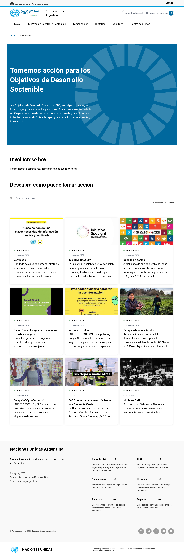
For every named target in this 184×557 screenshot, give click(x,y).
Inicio (12, 35)
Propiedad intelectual (109, 549)
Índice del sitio (149, 549)
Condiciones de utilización (104, 550)
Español (169, 2)
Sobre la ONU (99, 459)
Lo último (170, 203)
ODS (139, 459)
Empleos (141, 499)
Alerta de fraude (125, 549)
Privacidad (137, 549)
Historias (142, 479)
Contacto (96, 549)
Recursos (97, 499)
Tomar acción (25, 35)
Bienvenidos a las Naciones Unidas (31, 4)
